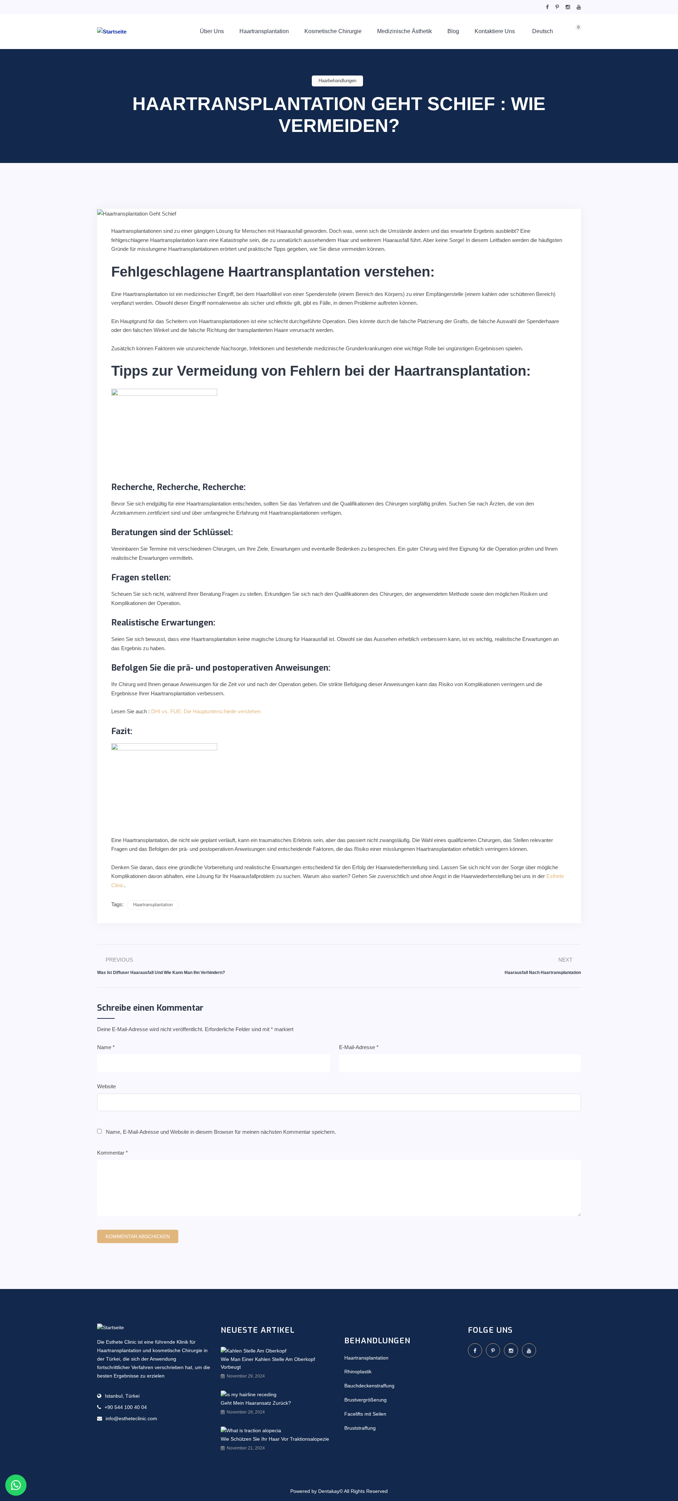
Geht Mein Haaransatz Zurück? (256, 1403)
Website (106, 1086)
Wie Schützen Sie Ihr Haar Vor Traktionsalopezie (275, 1439)
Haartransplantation (264, 31)
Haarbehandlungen (337, 80)
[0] (571, 32)
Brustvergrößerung (365, 1400)
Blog (453, 31)
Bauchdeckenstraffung (369, 1385)
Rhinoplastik (357, 1371)
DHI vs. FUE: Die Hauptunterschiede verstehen (206, 711)
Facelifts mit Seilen (365, 1414)
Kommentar (112, 1153)
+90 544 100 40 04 (126, 1407)
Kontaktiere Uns (495, 31)
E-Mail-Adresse (359, 1047)
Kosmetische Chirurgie (333, 31)
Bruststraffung (360, 1428)
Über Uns (212, 31)
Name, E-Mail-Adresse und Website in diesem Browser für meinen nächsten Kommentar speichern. (221, 1132)
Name (106, 1047)
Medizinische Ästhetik (404, 31)
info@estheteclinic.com (131, 1418)
